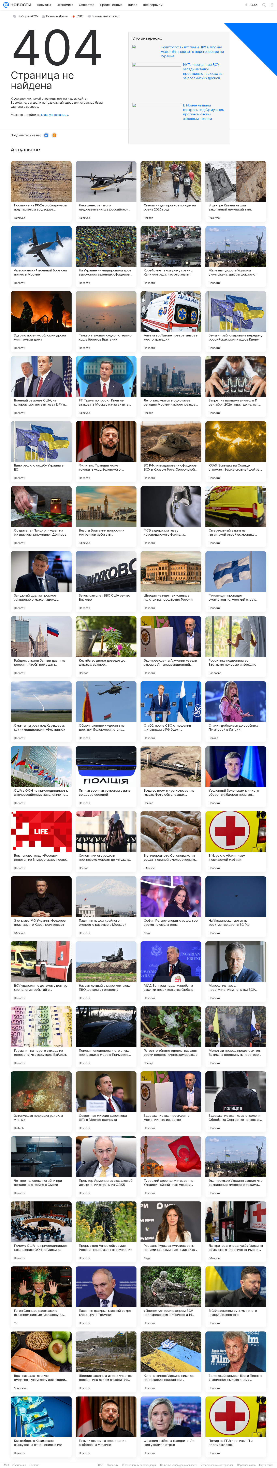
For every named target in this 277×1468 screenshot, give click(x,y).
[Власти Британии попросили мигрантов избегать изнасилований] (106, 516)
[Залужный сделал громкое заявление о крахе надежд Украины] (41, 581)
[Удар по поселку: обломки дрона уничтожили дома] (41, 321)
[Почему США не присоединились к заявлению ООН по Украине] (41, 1231)
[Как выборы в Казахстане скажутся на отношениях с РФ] (41, 1426)
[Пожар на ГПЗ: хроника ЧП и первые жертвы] (235, 1426)
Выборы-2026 (28, 16)
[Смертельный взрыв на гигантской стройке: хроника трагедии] (235, 516)
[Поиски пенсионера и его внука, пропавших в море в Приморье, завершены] (106, 1036)
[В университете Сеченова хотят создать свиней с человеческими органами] (171, 841)
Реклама (34, 1465)
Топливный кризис (105, 16)
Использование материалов (217, 1465)
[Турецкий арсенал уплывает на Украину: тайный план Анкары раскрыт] (171, 1166)
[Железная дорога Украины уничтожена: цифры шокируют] (235, 256)
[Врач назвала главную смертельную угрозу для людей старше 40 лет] (41, 1361)
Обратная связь (246, 1465)
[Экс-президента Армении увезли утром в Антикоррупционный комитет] (171, 646)
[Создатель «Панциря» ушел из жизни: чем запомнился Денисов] (41, 516)
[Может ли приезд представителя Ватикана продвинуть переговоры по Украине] (235, 1036)
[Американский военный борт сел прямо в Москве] (41, 256)
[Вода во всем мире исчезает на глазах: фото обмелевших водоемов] (171, 776)
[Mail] (6, 5)
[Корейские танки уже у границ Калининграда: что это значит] (171, 256)
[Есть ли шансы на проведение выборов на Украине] (106, 1426)
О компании (19, 1465)
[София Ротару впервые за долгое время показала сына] (171, 906)
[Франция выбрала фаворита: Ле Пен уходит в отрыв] (171, 1426)
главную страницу (54, 115)
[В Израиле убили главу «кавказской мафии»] (235, 841)
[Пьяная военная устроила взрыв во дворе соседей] (106, 776)
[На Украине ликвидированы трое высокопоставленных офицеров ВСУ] (106, 256)
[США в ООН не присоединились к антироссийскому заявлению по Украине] (41, 776)
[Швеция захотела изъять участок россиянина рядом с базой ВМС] (106, 1361)
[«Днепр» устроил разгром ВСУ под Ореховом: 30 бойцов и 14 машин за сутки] (171, 1296)
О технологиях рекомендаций (139, 1465)
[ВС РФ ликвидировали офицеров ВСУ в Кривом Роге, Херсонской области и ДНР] (171, 451)
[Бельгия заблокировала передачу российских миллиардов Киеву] (235, 321)
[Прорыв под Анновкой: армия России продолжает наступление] (106, 1231)
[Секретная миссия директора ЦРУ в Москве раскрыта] (106, 1101)
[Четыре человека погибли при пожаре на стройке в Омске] (41, 1166)
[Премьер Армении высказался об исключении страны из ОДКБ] (106, 1166)
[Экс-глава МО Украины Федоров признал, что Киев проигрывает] (41, 906)
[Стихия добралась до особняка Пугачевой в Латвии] (235, 711)
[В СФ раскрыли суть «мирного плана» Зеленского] (235, 1296)
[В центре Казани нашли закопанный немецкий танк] (235, 191)
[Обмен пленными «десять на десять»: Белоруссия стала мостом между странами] (106, 711)
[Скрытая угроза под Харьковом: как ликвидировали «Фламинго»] (41, 711)
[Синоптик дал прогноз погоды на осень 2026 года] (171, 191)
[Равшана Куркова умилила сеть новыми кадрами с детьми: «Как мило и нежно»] (171, 1231)
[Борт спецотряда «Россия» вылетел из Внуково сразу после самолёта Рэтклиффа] (41, 841)
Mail (6, 1465)
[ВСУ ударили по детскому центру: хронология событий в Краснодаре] (41, 971)
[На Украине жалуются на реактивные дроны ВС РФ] (235, 906)
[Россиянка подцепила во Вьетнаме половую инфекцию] (235, 646)
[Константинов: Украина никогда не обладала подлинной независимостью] (171, 1361)
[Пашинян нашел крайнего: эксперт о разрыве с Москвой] (106, 906)
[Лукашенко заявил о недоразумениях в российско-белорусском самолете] (106, 191)
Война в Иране (57, 16)
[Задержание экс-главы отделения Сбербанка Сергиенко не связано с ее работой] (235, 1101)
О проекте (113, 1465)
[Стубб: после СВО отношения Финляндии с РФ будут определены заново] (171, 711)
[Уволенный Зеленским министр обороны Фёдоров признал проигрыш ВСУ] (235, 776)
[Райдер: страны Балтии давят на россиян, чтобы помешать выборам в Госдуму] (41, 646)
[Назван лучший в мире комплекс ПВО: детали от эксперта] (106, 971)
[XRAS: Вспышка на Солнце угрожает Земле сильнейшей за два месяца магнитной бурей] (235, 451)
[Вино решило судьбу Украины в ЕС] (41, 451)
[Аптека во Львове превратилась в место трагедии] (171, 321)
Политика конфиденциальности (178, 1465)
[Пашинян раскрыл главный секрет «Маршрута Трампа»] (106, 1296)
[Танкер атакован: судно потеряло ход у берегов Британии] (106, 321)
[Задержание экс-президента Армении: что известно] (171, 1101)
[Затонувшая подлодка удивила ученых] (41, 1101)
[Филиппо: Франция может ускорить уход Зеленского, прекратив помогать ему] (106, 451)
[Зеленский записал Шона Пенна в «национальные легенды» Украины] (235, 1361)
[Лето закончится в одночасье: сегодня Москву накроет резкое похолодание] (171, 386)
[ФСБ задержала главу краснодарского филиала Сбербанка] (171, 516)
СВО (80, 16)
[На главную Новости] (20, 5)
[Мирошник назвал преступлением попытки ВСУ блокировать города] (235, 971)
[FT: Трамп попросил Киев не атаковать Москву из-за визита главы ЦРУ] (106, 386)
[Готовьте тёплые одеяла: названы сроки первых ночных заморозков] (171, 1036)
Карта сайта (266, 1465)
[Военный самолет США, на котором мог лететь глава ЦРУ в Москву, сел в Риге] (41, 386)
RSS (100, 1465)
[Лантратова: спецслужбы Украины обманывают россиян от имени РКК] (235, 1231)
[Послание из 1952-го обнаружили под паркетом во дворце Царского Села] (41, 191)
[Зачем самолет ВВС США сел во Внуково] (106, 581)
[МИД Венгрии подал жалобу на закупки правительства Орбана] (171, 971)
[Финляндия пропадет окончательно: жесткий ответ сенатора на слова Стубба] (235, 581)
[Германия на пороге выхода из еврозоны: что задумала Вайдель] (41, 1036)
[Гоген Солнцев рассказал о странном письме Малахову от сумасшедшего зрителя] (41, 1296)
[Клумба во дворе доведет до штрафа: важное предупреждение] (106, 646)
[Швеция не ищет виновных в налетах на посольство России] (171, 581)
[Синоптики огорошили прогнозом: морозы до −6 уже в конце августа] (106, 841)
